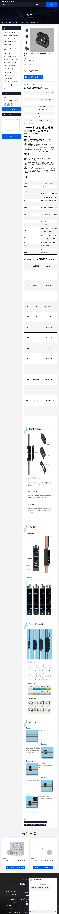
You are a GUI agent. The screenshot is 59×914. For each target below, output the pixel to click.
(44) (10, 38)
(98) (10, 41)
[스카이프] (5, 104)
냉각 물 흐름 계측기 (41, 822)
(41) (11, 59)
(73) (9, 44)
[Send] (55, 911)
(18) (8, 78)
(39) (7, 72)
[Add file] (30, 911)
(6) (8, 85)
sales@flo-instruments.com (37, 1)
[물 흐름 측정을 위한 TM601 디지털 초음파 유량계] (42, 40)
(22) (11, 35)
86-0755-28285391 (52, 1)
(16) (9, 69)
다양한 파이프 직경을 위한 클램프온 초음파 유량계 (43, 861)
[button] (26, 50)
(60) (11, 32)
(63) (10, 62)
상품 (6, 22)
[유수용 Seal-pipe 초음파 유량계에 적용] (15, 849)
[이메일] (12, 104)
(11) (10, 81)
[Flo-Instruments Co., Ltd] (10, 4)
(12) (9, 65)
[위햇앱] (8, 104)
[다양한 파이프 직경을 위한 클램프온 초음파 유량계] (43, 849)
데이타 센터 (11, 22)
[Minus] (55, 880)
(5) (8, 88)
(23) (7, 53)
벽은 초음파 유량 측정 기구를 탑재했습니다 (35, 824)
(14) (10, 56)
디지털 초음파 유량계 (30, 822)
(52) (11, 48)
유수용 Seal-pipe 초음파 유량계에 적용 (16, 860)
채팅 (51, 4)
